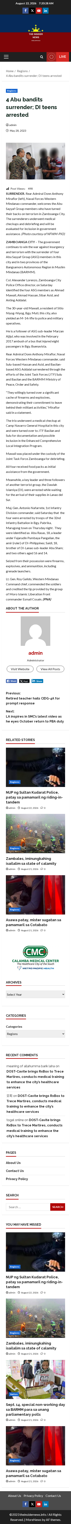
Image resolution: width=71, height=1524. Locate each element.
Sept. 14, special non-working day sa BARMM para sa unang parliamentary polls (35, 1409)
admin (13, 125)
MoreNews (33, 1519)
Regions (11, 90)
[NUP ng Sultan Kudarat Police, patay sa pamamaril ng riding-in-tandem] (35, 767)
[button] (6, 57)
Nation (14, 1394)
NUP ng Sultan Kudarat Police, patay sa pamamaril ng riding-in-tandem (34, 797)
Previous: (33, 698)
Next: (35, 716)
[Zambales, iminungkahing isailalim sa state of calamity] (35, 833)
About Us (13, 1163)
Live (62, 57)
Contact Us (15, 1171)
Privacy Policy (17, 1179)
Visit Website (20, 669)
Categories (14, 1026)
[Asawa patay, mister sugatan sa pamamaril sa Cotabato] (35, 895)
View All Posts (50, 669)
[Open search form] (41, 57)
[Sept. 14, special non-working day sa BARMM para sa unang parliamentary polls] (35, 1379)
